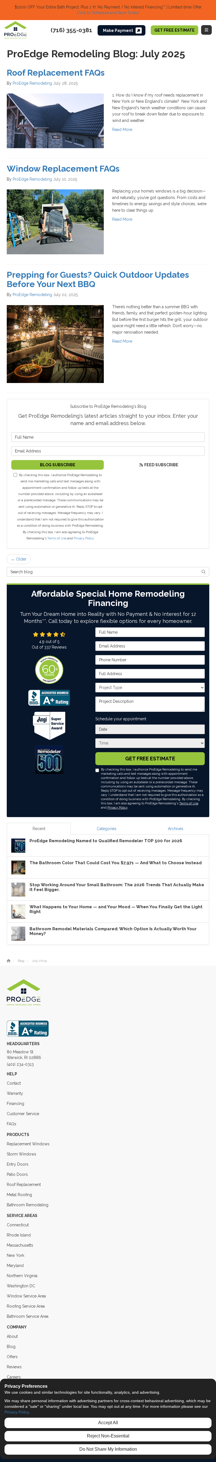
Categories (106, 828)
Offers (12, 1356)
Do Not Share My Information (108, 1449)
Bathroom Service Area (27, 1316)
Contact (14, 1083)
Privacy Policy (84, 538)
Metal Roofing (19, 1194)
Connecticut (18, 1225)
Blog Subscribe (57, 465)
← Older (18, 559)
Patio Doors (17, 1174)
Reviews (14, 1367)
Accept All (108, 1422)
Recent (39, 828)
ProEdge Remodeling (32, 83)
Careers (14, 1377)
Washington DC (21, 1286)
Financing (15, 1103)
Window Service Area (26, 1296)
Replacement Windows (28, 1144)
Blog (11, 1346)
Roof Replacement (24, 1184)
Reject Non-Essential (108, 1435)
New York (15, 1255)
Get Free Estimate (174, 30)
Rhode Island (19, 1235)
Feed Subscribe (160, 465)
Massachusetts (20, 1245)
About (12, 1336)
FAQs (11, 1124)
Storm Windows (21, 1154)
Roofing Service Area (26, 1306)
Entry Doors (17, 1164)
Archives (175, 828)
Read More (122, 129)
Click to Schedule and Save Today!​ (108, 12)
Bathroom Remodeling (27, 1205)
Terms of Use (56, 538)
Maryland (15, 1265)
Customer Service (23, 1113)
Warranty (15, 1093)
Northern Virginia (22, 1275)
